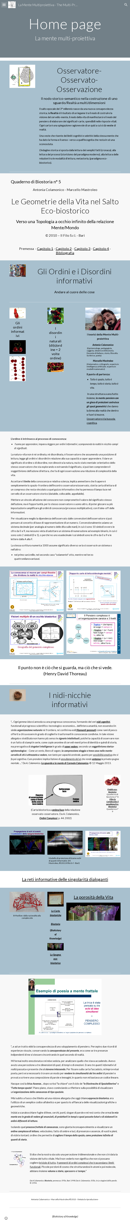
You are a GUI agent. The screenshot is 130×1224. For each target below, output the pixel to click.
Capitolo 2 (64, 248)
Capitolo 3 (82, 248)
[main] (64, 29)
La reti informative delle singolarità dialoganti (65, 879)
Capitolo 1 (45, 248)
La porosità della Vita (93, 897)
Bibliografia (65, 253)
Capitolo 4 (101, 248)
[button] (4, 4)
